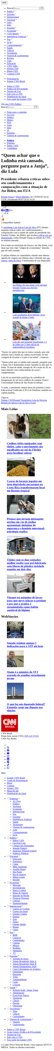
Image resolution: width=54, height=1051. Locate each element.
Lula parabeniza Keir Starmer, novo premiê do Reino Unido (29, 316)
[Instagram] (8, 756)
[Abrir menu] (4, 2)
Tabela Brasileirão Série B (24, 964)
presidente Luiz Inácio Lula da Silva (19, 227)
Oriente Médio (19, 924)
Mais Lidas (9, 409)
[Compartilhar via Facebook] (2, 210)
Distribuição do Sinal (16, 96)
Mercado (17, 885)
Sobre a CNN (13, 86)
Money (10, 120)
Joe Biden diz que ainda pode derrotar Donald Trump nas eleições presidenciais (30, 288)
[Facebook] (8, 751)
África (15, 922)
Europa (16, 916)
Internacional (13, 17)
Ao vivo (10, 115)
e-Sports (16, 984)
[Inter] (8, 745)
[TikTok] (8, 765)
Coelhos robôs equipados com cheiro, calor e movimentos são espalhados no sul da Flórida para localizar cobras (25, 448)
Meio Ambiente (20, 866)
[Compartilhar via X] (4, 210)
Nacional (11, 20)
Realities (16, 948)
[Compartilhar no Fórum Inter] (2, 220)
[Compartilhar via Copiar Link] (11, 210)
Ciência (10, 50)
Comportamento (14, 45)
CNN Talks (12, 66)
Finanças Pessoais (21, 898)
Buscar (10, 8)
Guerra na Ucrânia (21, 909)
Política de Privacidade (17, 89)
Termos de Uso (14, 91)
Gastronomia (18, 1024)
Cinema (16, 943)
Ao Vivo (17, 801)
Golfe (15, 982)
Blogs (9, 783)
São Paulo (17, 872)
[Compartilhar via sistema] (2, 216)
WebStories (9, 616)
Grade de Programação (17, 780)
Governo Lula (19, 843)
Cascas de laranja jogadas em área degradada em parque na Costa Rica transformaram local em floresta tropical (26, 486)
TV (14, 953)
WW (9, 122)
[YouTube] (8, 753)
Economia (11, 31)
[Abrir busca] (42, 8)
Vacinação (17, 998)
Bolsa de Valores (20, 893)
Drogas (16, 1003)
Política (10, 11)
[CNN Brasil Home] (11, 104)
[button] (27, 634)
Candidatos (12, 148)
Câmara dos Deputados (23, 845)
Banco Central (19, 890)
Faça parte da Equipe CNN (19, 99)
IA (8, 130)
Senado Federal (20, 848)
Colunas (10, 785)
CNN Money (13, 33)
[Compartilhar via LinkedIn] (7, 210)
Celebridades (18, 940)
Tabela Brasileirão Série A (24, 961)
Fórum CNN (13, 68)
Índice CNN (12, 145)
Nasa (15, 1011)
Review (10, 58)
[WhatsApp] (8, 768)
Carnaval (17, 937)
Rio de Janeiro (19, 874)
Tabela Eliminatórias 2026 (24, 966)
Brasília (16, 879)
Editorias (14, 798)
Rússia (16, 927)
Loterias (16, 901)
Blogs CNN (12, 71)
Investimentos (19, 888)
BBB (15, 935)
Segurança (17, 861)
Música (16, 945)
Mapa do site (13, 791)
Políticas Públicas (21, 853)
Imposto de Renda (21, 895)
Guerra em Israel (20, 911)
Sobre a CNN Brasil (16, 1029)
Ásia (15, 919)
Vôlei (15, 977)
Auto (9, 61)
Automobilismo (20, 979)
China (15, 929)
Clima (15, 864)
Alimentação (18, 993)
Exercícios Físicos (21, 995)
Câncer (16, 1000)
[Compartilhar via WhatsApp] (9, 210)
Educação (11, 63)
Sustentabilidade (20, 903)
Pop (9, 39)
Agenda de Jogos (20, 959)
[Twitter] (8, 748)
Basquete (17, 974)
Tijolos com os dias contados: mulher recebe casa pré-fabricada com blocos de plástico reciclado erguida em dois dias (26, 564)
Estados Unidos (20, 914)
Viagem (16, 1022)
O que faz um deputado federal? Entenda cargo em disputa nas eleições (26, 707)
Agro (9, 22)
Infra (9, 25)
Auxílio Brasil (19, 869)
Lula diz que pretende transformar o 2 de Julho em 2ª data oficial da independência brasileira (30, 344)
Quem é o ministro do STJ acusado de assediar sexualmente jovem (26, 675)
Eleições (11, 14)
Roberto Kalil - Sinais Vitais (25, 990)
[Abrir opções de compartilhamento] (6, 213)
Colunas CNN (13, 74)
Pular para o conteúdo (17, 112)
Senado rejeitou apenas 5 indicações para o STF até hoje (25, 644)
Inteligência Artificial (16, 36)
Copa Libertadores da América (26, 969)
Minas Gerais (19, 877)
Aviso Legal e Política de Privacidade (24, 1032)
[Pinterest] (8, 762)
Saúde (10, 48)
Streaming (17, 950)
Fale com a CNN (14, 94)
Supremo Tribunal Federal (24, 851)
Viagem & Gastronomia (18, 55)
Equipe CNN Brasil (16, 81)
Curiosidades (18, 1016)
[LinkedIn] (8, 759)
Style (9, 42)
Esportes (11, 28)
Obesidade (17, 1006)
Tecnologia (12, 53)
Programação (13, 78)
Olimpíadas (18, 972)
